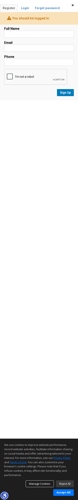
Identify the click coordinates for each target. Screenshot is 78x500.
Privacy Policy (62, 458)
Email (8, 43)
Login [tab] (25, 8)
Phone (9, 57)
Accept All (64, 492)
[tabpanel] (39, 61)
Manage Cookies (39, 484)
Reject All (65, 484)
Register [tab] (9, 8)
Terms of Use (18, 462)
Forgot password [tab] (47, 8)
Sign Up (65, 92)
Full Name (12, 29)
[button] (4, 495)
